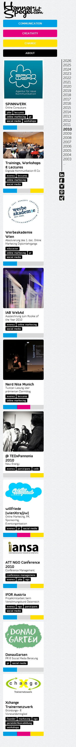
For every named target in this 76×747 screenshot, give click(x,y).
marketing (24, 718)
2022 (67, 78)
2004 (67, 155)
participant (24, 468)
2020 (67, 86)
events (11, 175)
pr (30, 116)
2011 (67, 125)
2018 (67, 95)
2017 (67, 99)
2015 (67, 108)
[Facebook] (61, 181)
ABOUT (30, 53)
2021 (67, 82)
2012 (67, 120)
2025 (67, 65)
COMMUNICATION (30, 23)
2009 (67, 133)
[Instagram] (61, 187)
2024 (67, 69)
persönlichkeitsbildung (19, 723)
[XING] (61, 199)
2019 (67, 91)
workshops (30, 121)
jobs (9, 112)
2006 (67, 146)
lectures (19, 112)
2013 (67, 116)
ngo (27, 579)
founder (11, 718)
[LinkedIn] (61, 176)
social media (14, 121)
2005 (67, 150)
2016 (67, 103)
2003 (67, 159)
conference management (21, 575)
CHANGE (30, 43)
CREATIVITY (30, 33)
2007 (67, 142)
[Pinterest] (61, 193)
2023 (67, 74)
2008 (67, 138)
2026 (67, 61)
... (64, 163)
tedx (36, 468)
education (12, 248)
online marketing (16, 116)
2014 (67, 112)
